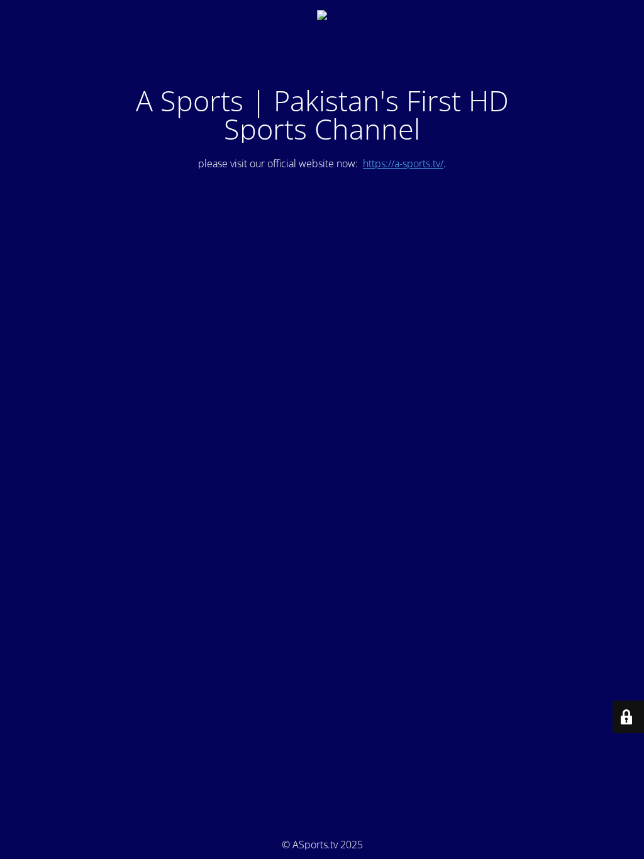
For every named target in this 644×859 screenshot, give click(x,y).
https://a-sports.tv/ (403, 163)
